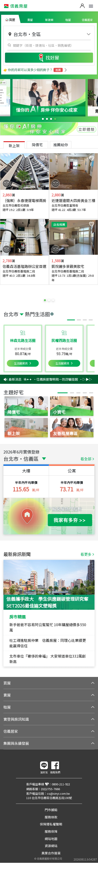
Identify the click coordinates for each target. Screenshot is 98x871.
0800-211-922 (61, 784)
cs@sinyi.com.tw (58, 793)
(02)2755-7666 (50, 789)
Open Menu (91, 6)
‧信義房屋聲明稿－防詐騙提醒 (52, 379)
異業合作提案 (51, 853)
